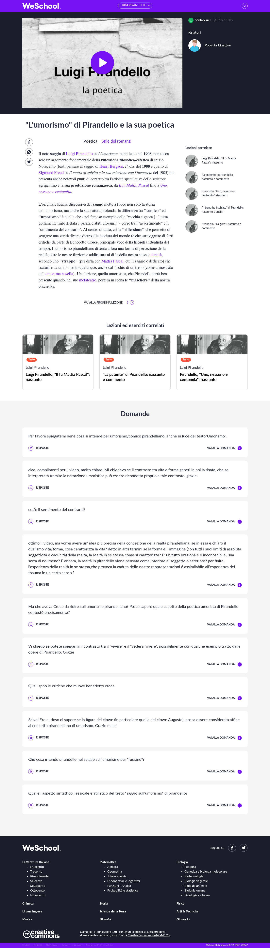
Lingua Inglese (32, 911)
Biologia (182, 862)
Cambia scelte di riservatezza (99, 945)
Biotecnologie (193, 876)
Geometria (114, 871)
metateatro (87, 280)
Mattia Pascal (112, 261)
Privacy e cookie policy (72, 945)
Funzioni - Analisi (119, 885)
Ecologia (190, 866)
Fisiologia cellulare (197, 895)
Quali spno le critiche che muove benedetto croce (71, 686)
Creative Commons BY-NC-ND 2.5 (149, 935)
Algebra (112, 866)
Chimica (28, 903)
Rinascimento (39, 876)
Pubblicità (38, 945)
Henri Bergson (111, 166)
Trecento (36, 871)
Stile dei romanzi (116, 141)
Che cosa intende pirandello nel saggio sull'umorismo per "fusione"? (86, 760)
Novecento (37, 895)
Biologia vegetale (196, 881)
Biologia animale (195, 885)
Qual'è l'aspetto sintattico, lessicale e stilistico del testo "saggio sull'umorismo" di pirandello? (107, 793)
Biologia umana (195, 890)
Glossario (183, 919)
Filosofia (105, 919)
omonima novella (59, 273)
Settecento (37, 885)
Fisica (180, 903)
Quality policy (52, 945)
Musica (27, 919)
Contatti (26, 945)
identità (155, 254)
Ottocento (37, 890)
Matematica (107, 862)
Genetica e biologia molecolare (205, 871)
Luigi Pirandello (221, 20)
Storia (103, 903)
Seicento (36, 881)
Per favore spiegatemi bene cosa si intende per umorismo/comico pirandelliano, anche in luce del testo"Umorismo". (127, 436)
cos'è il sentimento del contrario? (56, 510)
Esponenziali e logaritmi (123, 881)
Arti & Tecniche (187, 911)
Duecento (37, 866)
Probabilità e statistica (122, 890)
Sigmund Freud (51, 172)
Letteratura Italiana (35, 862)
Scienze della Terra (112, 911)
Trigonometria (117, 876)
